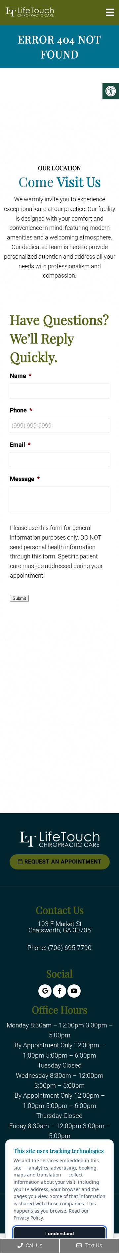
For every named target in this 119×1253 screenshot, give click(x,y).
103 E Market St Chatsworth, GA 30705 (59, 927)
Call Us (33, 1245)
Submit (19, 598)
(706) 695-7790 (70, 948)
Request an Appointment (62, 862)
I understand (59, 1233)
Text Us (92, 1245)
